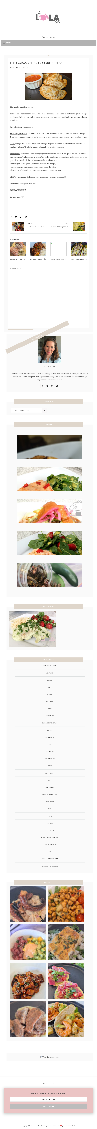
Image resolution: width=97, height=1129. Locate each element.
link (34, 183)
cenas (50, 709)
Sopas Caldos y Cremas (50, 837)
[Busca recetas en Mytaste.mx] (49, 1057)
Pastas (49, 816)
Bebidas (50, 694)
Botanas (49, 701)
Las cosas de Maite (70, 1126)
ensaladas (50, 751)
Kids (49, 780)
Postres (50, 823)
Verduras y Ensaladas (49, 866)
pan (13, 211)
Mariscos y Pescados (50, 794)
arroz (49, 680)
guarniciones (50, 759)
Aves (49, 687)
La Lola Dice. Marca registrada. (42, 1126)
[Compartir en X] (16, 217)
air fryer (49, 673)
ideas (50, 766)
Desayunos (50, 737)
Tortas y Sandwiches (50, 859)
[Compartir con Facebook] (11, 217)
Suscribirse (48, 1106)
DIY (50, 744)
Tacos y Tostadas (50, 845)
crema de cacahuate (49, 723)
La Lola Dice (49, 787)
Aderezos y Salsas (50, 666)
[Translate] (44, 410)
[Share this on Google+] (21, 217)
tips (49, 852)
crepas (49, 730)
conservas (50, 716)
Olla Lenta (50, 802)
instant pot (49, 773)
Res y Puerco (24, 211)
